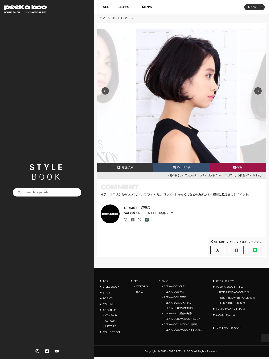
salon (165, 281)
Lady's (123, 7)
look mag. (223, 314)
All (106, 7)
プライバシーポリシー (228, 327)
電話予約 (127, 167)
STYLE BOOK (111, 286)
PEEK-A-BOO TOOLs (230, 302)
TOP (105, 281)
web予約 (184, 167)
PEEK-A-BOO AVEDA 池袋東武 (181, 324)
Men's (147, 7)
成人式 (139, 291)
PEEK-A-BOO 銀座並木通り (178, 308)
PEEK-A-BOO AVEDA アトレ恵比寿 (183, 329)
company (111, 315)
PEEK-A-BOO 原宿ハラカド (157, 213)
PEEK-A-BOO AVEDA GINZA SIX (182, 318)
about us (109, 310)
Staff (107, 292)
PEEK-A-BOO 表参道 (175, 297)
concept (110, 320)
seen (137, 281)
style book (121, 18)
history (110, 326)
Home (102, 18)
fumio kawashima (229, 308)
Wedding (142, 286)
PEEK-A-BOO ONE (174, 286)
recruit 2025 (225, 281)
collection (111, 332)
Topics (107, 298)
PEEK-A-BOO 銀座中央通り (178, 313)
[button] (258, 91)
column (109, 304)
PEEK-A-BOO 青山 (174, 291)
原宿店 (145, 208)
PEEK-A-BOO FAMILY (229, 286)
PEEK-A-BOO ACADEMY (232, 292)
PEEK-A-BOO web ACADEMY (235, 297)
